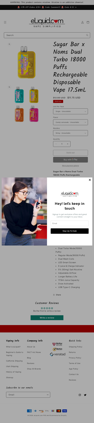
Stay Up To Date (70, 231)
